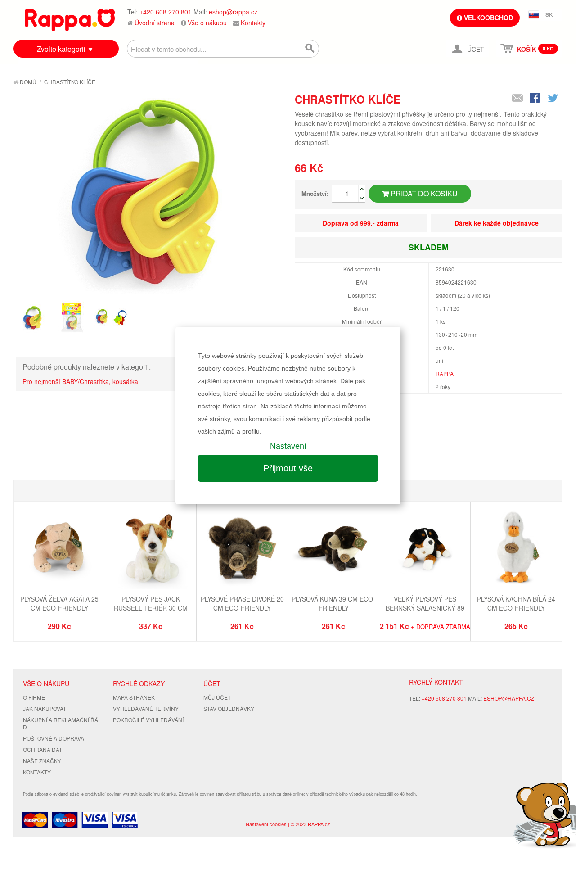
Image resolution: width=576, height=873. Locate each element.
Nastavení (288, 446)
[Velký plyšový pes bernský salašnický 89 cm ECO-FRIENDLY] (424, 548)
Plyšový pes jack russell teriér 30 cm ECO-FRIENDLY (151, 607)
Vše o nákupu (207, 22)
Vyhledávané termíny (146, 708)
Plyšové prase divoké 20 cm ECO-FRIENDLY (242, 603)
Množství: (315, 193)
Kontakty (253, 22)
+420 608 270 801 (166, 11)
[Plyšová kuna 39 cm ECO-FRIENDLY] (333, 548)
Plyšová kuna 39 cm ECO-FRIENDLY (333, 603)
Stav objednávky (228, 708)
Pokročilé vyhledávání (148, 720)
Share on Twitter (553, 98)
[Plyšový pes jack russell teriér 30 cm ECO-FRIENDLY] (150, 548)
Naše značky (42, 760)
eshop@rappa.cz (233, 11)
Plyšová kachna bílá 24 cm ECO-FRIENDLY (516, 603)
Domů (27, 82)
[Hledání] (310, 49)
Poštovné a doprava (53, 738)
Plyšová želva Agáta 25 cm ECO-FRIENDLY (59, 603)
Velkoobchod (487, 17)
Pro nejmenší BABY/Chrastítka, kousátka (80, 381)
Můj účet (217, 697)
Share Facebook (535, 98)
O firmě (34, 697)
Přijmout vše (288, 468)
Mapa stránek (134, 697)
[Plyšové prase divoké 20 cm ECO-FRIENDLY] (242, 548)
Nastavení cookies (266, 824)
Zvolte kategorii (61, 49)
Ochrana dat (42, 749)
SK (549, 14)
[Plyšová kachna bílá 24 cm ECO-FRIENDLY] (516, 548)
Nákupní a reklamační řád (60, 723)
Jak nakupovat (44, 708)
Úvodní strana (155, 22)
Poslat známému (517, 98)
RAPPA (445, 373)
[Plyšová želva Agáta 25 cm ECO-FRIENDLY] (59, 548)
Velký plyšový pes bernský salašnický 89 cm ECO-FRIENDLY (425, 607)
